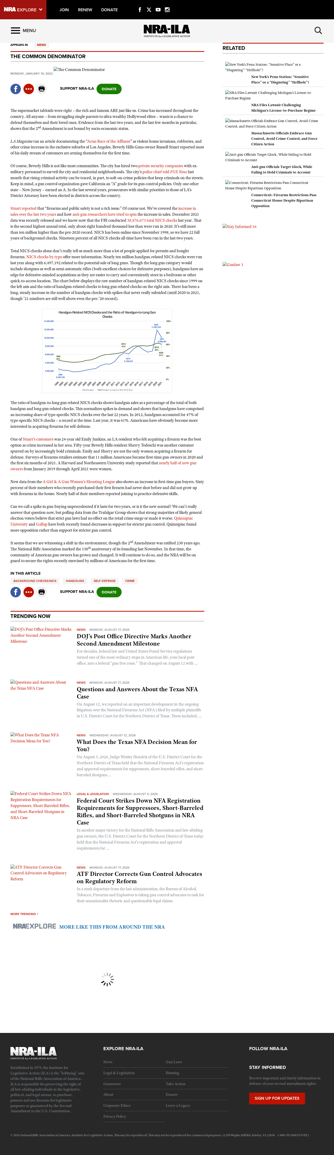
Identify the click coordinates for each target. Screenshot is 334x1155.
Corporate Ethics (117, 1105)
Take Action (176, 1083)
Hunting (172, 1072)
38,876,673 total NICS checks (152, 220)
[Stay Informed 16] (240, 226)
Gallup (41, 524)
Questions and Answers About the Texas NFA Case (137, 692)
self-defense (105, 581)
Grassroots (112, 1083)
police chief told (164, 172)
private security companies (160, 166)
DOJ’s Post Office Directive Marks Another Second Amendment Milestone (134, 639)
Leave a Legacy (178, 1105)
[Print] (42, 92)
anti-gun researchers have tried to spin (105, 214)
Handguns (75, 581)
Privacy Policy (114, 1116)
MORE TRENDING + (24, 914)
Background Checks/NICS (35, 581)
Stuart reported (23, 208)
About (108, 1094)
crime (130, 581)
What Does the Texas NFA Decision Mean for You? (137, 745)
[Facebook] (139, 3)
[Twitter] (149, 3)
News (41, 45)
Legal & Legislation (93, 794)
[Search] (318, 30)
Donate (172, 1094)
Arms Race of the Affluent (108, 141)
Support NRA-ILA (77, 88)
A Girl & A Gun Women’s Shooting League (79, 481)
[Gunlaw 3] (233, 264)
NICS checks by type (44, 257)
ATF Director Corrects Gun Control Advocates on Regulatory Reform (139, 877)
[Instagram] (167, 3)
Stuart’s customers (38, 439)
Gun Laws (174, 1062)
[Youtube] (158, 3)
